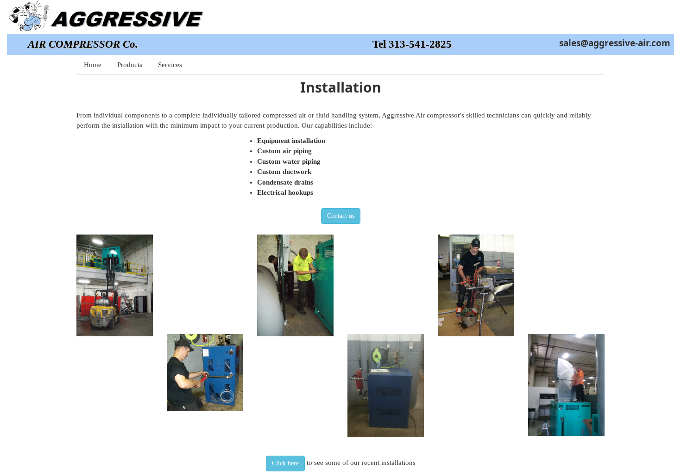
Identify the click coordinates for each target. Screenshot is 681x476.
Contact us (340, 215)
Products (129, 64)
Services (170, 64)
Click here (285, 463)
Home (92, 64)
